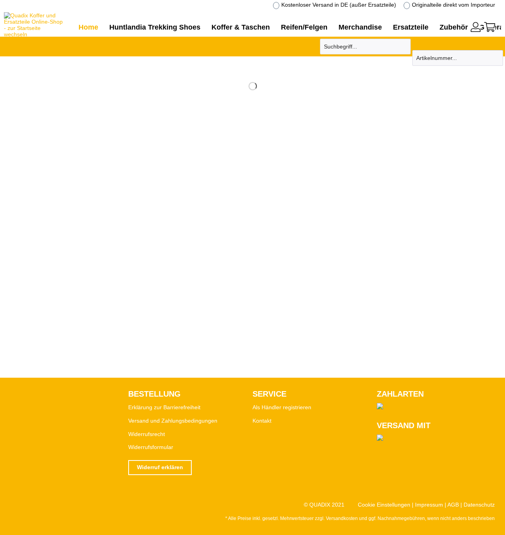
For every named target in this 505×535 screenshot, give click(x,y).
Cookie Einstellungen (384, 504)
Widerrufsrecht (146, 434)
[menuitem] (476, 26)
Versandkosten (342, 518)
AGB (453, 504)
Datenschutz (479, 504)
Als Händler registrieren (281, 407)
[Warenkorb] (489, 27)
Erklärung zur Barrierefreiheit (164, 407)
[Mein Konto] (476, 27)
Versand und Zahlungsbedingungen (172, 421)
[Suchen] (404, 46)
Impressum (429, 504)
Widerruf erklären (160, 467)
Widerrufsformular (150, 447)
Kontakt (261, 421)
